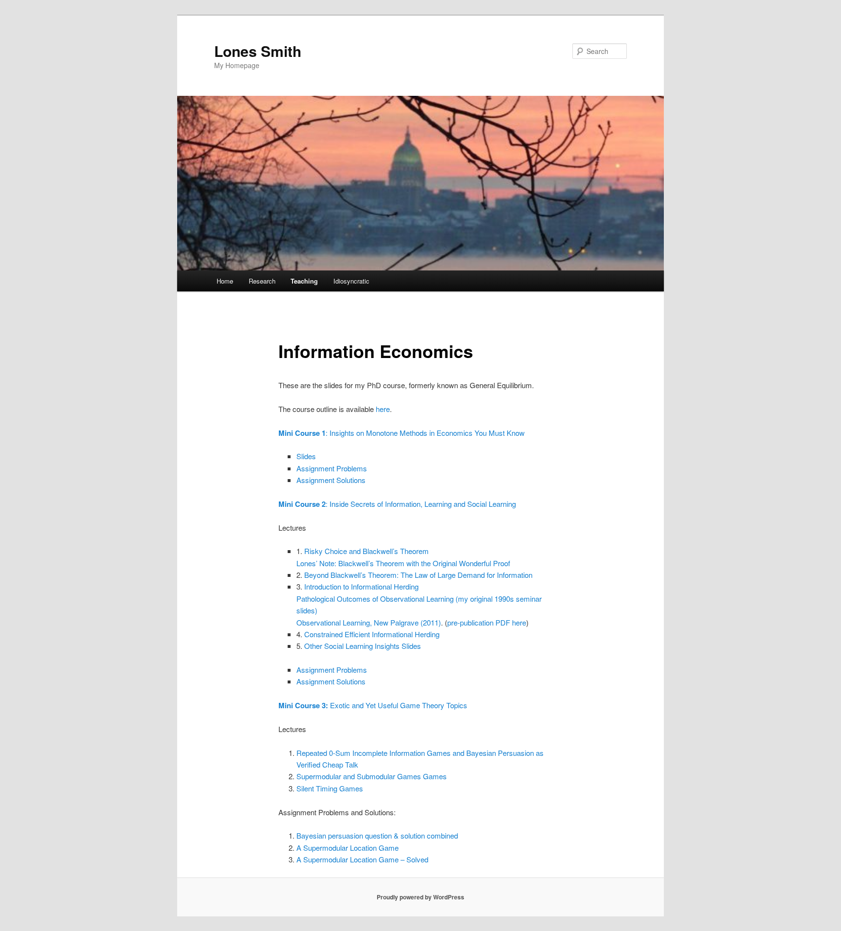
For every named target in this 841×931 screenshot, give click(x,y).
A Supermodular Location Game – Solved (362, 859)
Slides (306, 456)
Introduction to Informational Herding (361, 586)
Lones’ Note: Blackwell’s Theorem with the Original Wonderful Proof (403, 563)
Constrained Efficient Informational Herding (371, 634)
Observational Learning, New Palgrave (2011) (368, 622)
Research (262, 281)
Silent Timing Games (329, 788)
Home (225, 281)
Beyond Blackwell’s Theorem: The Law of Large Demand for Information (418, 575)
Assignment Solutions (331, 480)
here (383, 409)
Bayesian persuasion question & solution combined (377, 835)
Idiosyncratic (351, 281)
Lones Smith (257, 50)
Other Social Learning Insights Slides (362, 646)
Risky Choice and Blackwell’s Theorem (366, 551)
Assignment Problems (331, 468)
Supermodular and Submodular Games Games (371, 776)
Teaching (304, 281)
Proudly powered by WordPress (420, 897)
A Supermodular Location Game (347, 847)
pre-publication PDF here (486, 622)
